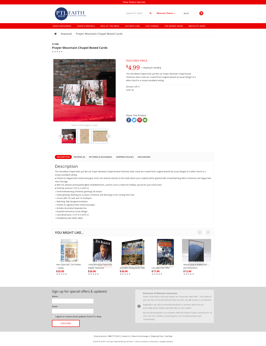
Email (54, 306)
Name (55, 296)
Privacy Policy (153, 342)
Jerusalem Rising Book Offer (132, 268)
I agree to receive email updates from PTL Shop (78, 316)
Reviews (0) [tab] (79, 157)
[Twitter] (134, 120)
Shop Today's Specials (134, 2)
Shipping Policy (157, 336)
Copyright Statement (166, 342)
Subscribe (66, 323)
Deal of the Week (109, 26)
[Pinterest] (139, 120)
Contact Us (125, 336)
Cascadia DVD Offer (161, 268)
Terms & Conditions (141, 342)
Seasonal (66, 33)
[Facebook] (128, 120)
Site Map (168, 336)
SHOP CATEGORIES (62, 26)
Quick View (69, 251)
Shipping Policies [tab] (125, 157)
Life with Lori (132, 26)
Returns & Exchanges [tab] (100, 157)
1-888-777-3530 (113, 336)
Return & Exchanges (140, 336)
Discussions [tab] (144, 157)
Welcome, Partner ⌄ (166, 13)
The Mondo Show (173, 26)
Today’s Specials (86, 26)
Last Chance (152, 26)
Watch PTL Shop (197, 26)
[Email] (145, 120)
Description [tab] (63, 157)
